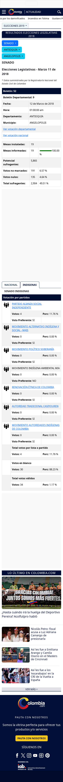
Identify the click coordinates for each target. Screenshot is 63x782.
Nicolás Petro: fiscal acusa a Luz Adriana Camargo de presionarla (43, 633)
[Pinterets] (47, 754)
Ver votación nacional (15, 135)
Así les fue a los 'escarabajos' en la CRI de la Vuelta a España (42, 675)
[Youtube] (35, 754)
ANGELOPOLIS (12, 56)
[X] (23, 754)
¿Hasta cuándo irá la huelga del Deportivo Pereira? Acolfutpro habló (31, 614)
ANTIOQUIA (11, 49)
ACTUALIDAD (33, 12)
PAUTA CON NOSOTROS (31, 738)
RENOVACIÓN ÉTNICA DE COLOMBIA (33, 387)
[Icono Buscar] (59, 11)
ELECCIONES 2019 (14, 25)
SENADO (9, 43)
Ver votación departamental (19, 129)
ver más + (31, 689)
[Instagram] (29, 754)
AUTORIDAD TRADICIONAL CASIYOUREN (35, 406)
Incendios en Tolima (35, 18)
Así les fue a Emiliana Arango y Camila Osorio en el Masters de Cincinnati (44, 654)
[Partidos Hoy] (41, 754)
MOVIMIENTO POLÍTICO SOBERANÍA (33, 349)
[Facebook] (17, 754)
